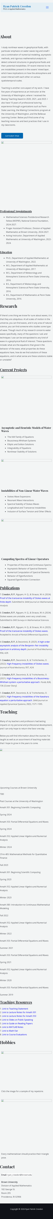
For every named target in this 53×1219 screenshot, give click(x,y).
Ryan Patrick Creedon (17, 6)
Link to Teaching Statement (15, 1008)
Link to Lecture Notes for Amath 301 (19, 1012)
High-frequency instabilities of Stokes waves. (28, 663)
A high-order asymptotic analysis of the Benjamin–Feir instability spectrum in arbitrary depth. (25, 645)
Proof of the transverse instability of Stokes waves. (24, 631)
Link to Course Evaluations (14, 1034)
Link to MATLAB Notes (12, 1027)
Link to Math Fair (10, 1030)
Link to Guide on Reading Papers (17, 1023)
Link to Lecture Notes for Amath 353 (19, 1016)
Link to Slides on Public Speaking (17, 1019)
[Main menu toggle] (47, 7)
